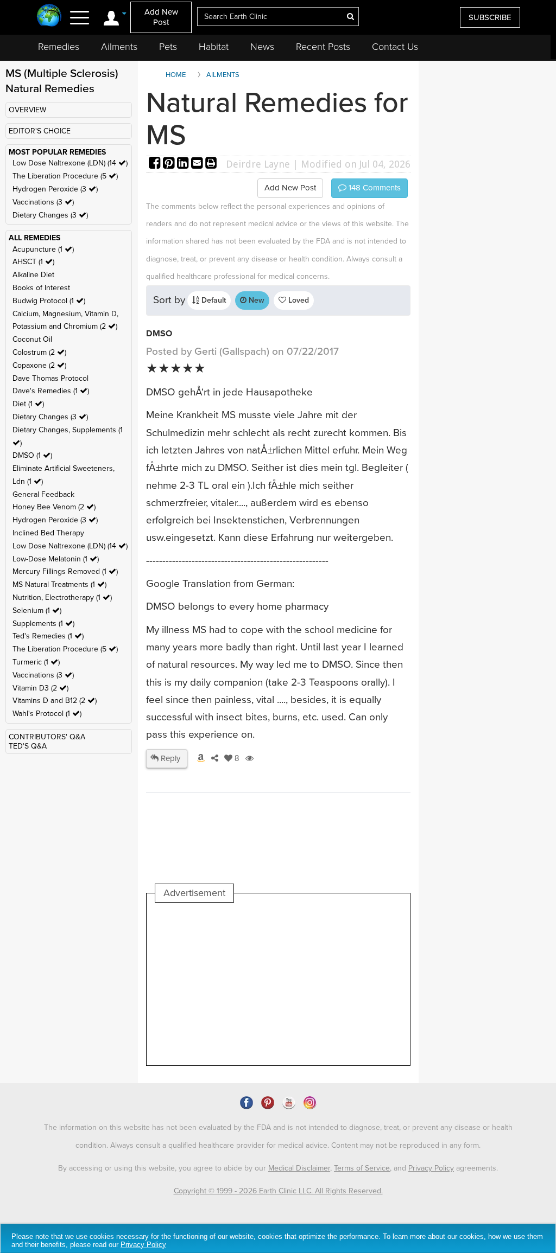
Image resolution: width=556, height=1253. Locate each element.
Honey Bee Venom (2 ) (54, 507)
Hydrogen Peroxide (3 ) (55, 189)
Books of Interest (41, 287)
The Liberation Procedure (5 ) (65, 176)
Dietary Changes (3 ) (50, 215)
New (255, 300)
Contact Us (395, 47)
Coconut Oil (32, 339)
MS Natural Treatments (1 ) (59, 584)
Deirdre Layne (258, 164)
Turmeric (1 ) (36, 662)
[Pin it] (170, 164)
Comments (373, 188)
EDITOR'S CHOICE (40, 131)
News (262, 47)
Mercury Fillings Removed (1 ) (65, 571)
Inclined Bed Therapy (48, 533)
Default (212, 300)
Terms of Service (362, 1168)
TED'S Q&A (28, 746)
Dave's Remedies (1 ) (50, 390)
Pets (168, 47)
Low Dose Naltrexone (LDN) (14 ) (70, 163)
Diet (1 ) (28, 403)
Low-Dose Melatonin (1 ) (55, 559)
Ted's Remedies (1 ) (48, 636)
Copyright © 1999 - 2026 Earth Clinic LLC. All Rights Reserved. (278, 1191)
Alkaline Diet (33, 274)
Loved (297, 300)
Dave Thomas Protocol (50, 378)
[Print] (211, 164)
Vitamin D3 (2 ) (40, 688)
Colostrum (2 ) (39, 352)
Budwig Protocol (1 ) (48, 300)
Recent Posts (323, 47)
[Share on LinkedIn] (184, 164)
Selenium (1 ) (36, 610)
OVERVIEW (27, 109)
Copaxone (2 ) (39, 365)
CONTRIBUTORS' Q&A (47, 736)
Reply (169, 758)
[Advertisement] (353, 984)
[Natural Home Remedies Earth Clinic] (49, 16)
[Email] (198, 164)
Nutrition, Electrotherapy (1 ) (62, 597)
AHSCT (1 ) (33, 261)
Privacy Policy (431, 1168)
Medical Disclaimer (299, 1168)
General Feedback (43, 494)
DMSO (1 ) (32, 455)
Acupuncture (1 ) (43, 249)
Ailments (119, 47)
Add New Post (161, 17)
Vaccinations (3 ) (43, 202)
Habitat (214, 47)
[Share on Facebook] (156, 164)
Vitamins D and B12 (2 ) (54, 700)
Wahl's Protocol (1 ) (46, 713)
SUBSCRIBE (490, 17)
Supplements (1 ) (43, 623)
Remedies (58, 47)
